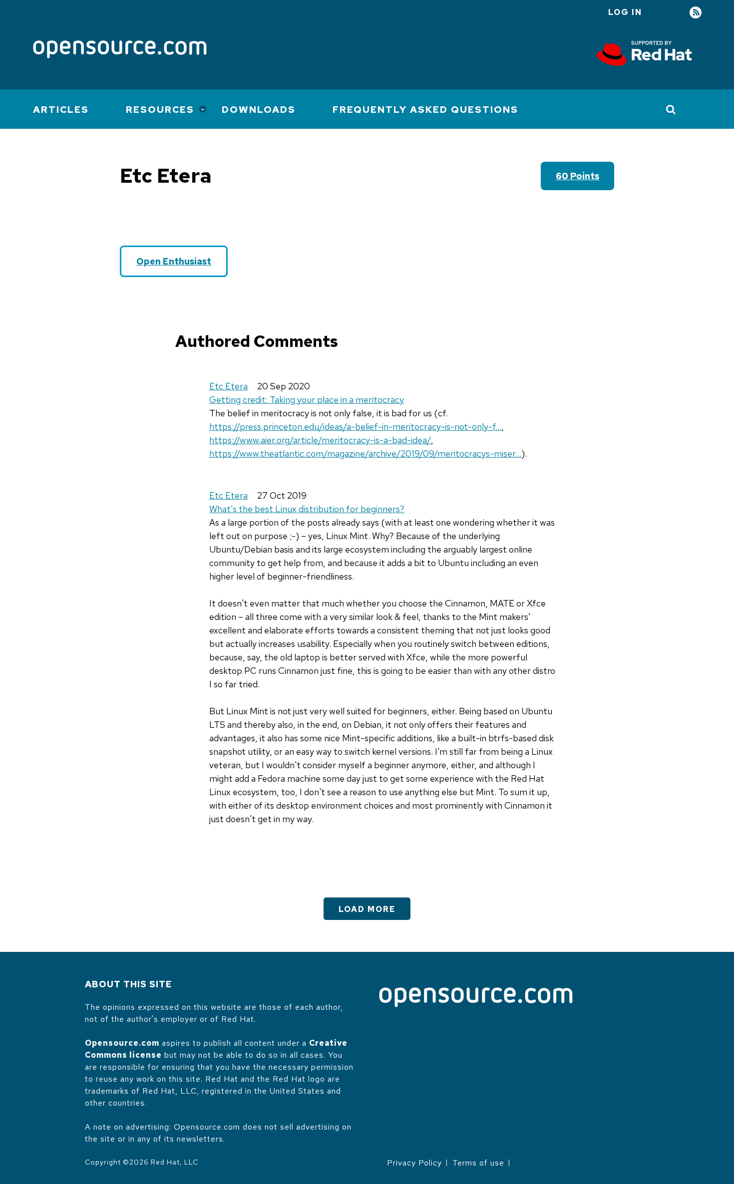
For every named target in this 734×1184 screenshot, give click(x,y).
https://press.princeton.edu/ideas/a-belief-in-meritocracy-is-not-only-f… (355, 426)
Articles (61, 109)
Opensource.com (122, 1043)
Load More (367, 909)
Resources (160, 109)
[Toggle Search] (671, 109)
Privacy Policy (414, 1163)
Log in (625, 12)
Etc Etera (228, 386)
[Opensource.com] (119, 50)
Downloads (259, 109)
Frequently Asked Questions (425, 109)
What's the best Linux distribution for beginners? (306, 509)
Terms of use (478, 1163)
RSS (696, 12)
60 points (577, 176)
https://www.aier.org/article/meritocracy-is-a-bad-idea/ (320, 440)
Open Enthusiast (173, 261)
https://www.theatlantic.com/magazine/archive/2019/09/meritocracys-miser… (365, 453)
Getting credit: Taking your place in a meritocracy (306, 399)
